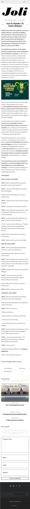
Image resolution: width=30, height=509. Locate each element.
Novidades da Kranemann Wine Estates (15, 413)
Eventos (3, 361)
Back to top (14, 505)
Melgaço (9, 361)
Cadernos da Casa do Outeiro (15, 419)
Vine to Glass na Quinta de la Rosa (15, 405)
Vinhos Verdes (17, 361)
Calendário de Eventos (11, 20)
